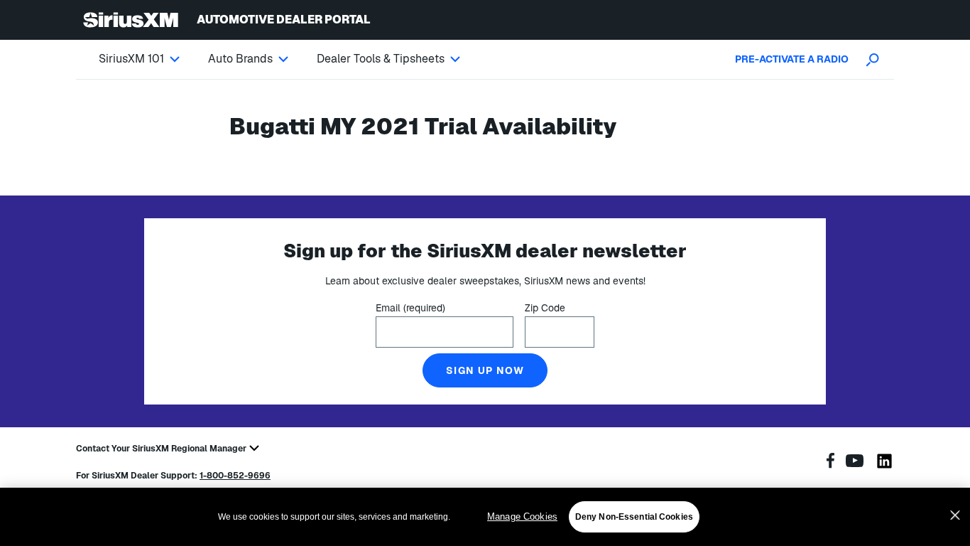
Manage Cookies (522, 516)
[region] (485, 517)
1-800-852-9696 (235, 475)
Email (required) (410, 307)
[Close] (955, 515)
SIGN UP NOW (485, 370)
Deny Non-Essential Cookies (634, 517)
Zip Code (545, 307)
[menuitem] (153, 59)
